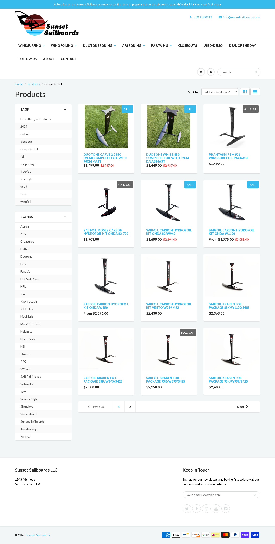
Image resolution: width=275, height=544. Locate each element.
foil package (28, 164)
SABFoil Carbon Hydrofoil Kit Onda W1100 (231, 231)
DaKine (25, 249)
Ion (22, 294)
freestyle (26, 179)
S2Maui (25, 369)
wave (24, 194)
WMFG (25, 436)
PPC (23, 361)
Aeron (24, 226)
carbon (25, 134)
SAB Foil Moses (30, 376)
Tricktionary (28, 429)
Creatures (27, 241)
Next (240, 406)
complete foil (29, 149)
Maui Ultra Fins (30, 324)
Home (19, 84)
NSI (22, 346)
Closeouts (187, 45)
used (23, 186)
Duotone (26, 256)
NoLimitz (26, 331)
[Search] (256, 72)
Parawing (159, 45)
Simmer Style (29, 399)
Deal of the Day (242, 45)
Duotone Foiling (97, 45)
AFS (23, 234)
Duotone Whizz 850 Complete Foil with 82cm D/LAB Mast (167, 158)
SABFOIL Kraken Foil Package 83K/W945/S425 (102, 379)
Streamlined (28, 414)
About (48, 59)
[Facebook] (196, 508)
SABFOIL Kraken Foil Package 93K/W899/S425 (165, 379)
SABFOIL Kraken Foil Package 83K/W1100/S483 (229, 305)
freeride (25, 171)
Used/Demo (213, 45)
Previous (97, 406)
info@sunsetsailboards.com (241, 17)
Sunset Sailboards (32, 421)
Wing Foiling (62, 45)
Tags (24, 109)
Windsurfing (29, 45)
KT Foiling (27, 309)
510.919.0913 (203, 17)
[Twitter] (187, 508)
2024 (23, 126)
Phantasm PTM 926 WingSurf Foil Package (228, 156)
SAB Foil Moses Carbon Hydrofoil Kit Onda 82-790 (105, 231)
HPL (23, 286)
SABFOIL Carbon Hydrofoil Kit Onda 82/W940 (169, 231)
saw (23, 391)
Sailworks (26, 384)
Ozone (24, 354)
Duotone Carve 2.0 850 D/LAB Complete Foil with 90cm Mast (105, 158)
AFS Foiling (131, 45)
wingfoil (25, 201)
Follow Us (27, 59)
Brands (26, 217)
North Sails (27, 339)
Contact (68, 59)
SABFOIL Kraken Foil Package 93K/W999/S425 (228, 379)
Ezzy (23, 264)
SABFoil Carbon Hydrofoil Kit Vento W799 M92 (169, 305)
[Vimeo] (225, 508)
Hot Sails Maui (29, 279)
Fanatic (25, 271)
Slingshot (26, 406)
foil (22, 156)
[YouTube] (216, 508)
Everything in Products (35, 119)
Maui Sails (27, 316)
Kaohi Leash (28, 301)
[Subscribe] (254, 494)
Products (34, 84)
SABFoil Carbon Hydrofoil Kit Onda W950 (106, 305)
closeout (26, 141)
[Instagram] (206, 508)
